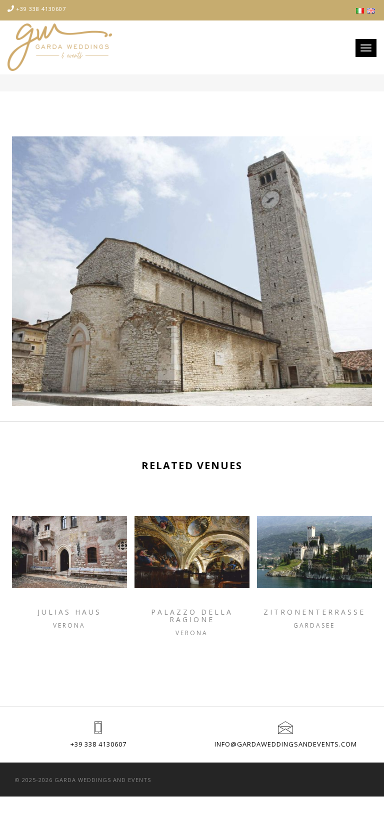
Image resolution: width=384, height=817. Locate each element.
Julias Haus (70, 612)
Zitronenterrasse (315, 612)
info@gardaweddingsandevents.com (285, 744)
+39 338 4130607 (41, 8)
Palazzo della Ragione (192, 616)
